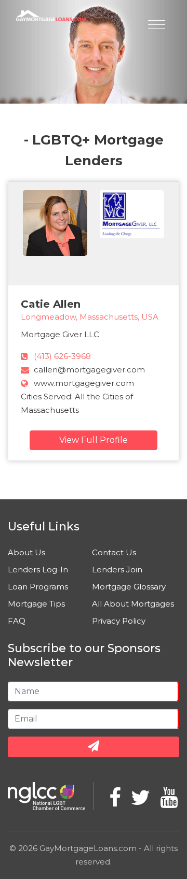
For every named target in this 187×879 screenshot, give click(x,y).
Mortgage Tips (36, 604)
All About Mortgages (133, 604)
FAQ (16, 621)
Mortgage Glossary (129, 587)
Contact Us (114, 552)
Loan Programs (38, 587)
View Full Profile (93, 440)
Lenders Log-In (38, 569)
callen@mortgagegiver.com (89, 369)
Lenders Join (117, 569)
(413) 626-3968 (62, 356)
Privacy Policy (118, 621)
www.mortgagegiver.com (84, 383)
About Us (26, 552)
